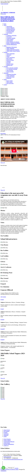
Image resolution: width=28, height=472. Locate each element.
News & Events (9, 83)
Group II (2, 319)
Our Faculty (9, 36)
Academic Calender (10, 38)
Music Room (9, 58)
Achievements (9, 40)
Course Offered (9, 39)
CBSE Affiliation (10, 48)
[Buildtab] (3, 13)
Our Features (9, 32)
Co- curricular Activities (11, 69)
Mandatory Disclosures (11, 47)
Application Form (10, 76)
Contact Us (6, 445)
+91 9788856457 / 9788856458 (8, 12)
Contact (5, 84)
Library (8, 56)
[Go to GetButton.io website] (3, 470)
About (4, 25)
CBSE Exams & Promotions (12, 49)
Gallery (5, 79)
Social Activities (10, 71)
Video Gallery (9, 82)
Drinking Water (9, 64)
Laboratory (8, 54)
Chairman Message (10, 29)
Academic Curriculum (11, 35)
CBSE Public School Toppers (13, 51)
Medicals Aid (9, 65)
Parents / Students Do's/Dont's (13, 43)
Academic (5, 34)
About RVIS (9, 26)
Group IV (2, 339)
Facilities (5, 52)
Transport (8, 61)
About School (6, 430)
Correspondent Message (8, 441)
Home (4, 23)
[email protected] (7, 456)
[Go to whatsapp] (3, 468)
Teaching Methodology (11, 44)
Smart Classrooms (10, 53)
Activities (5, 66)
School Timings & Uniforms (12, 42)
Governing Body (10, 31)
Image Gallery (9, 80)
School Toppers (7, 439)
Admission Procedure (11, 74)
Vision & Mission (10, 27)
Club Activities (9, 70)
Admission (5, 73)
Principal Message (10, 30)
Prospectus (8, 78)
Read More (3, 133)
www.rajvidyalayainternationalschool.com (13, 459)
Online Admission (10, 75)
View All (3, 162)
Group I (2, 299)
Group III (3, 329)
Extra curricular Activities (12, 67)
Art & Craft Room (10, 57)
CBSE (4, 45)
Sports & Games (10, 60)
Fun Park (8, 62)
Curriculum (6, 433)
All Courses (3, 296)
